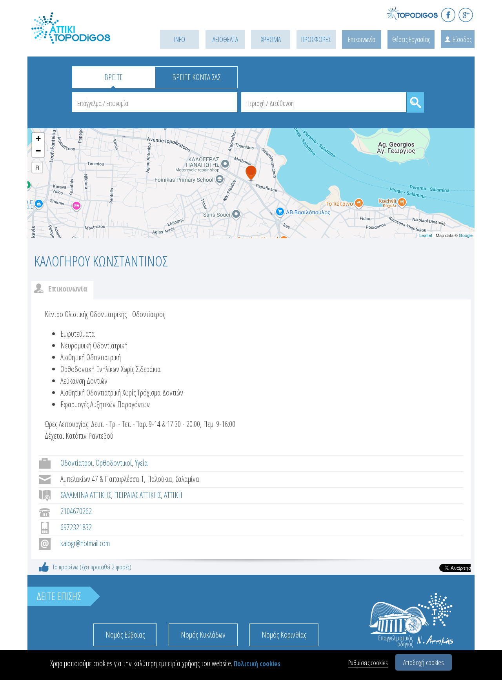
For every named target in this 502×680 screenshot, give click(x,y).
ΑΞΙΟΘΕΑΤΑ (225, 39)
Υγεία (141, 463)
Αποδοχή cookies (423, 662)
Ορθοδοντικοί (114, 463)
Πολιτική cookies (257, 663)
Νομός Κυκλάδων (203, 634)
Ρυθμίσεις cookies (368, 662)
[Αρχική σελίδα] (82, 38)
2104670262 (76, 511)
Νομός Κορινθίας (284, 634)
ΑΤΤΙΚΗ (173, 495)
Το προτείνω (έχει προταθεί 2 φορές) (92, 566)
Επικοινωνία (361, 39)
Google (466, 235)
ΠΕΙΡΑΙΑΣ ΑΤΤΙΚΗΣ (137, 495)
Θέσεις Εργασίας (411, 39)
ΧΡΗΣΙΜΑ (271, 39)
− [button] (38, 151)
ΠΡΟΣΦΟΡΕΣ (316, 39)
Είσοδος (462, 39)
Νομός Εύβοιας (125, 634)
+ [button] (38, 139)
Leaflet (425, 235)
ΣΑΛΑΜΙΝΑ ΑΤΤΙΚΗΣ (85, 495)
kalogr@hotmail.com (85, 543)
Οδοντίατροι (76, 463)
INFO (179, 39)
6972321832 (76, 527)
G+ (466, 15)
